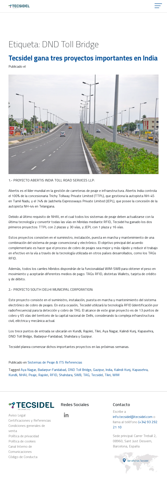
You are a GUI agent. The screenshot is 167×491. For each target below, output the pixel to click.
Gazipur (98, 369)
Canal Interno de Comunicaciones (20, 449)
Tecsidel (97, 375)
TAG (86, 375)
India (108, 369)
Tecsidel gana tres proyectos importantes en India (83, 57)
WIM (115, 375)
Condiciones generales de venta (26, 428)
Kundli (12, 375)
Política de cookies (22, 441)
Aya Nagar (28, 369)
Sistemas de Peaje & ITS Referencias (55, 362)
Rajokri (43, 375)
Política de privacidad (23, 436)
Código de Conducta (22, 456)
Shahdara (65, 375)
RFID (53, 375)
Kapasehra (140, 369)
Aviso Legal (16, 415)
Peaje (32, 375)
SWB (77, 375)
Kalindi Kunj (122, 369)
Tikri (108, 375)
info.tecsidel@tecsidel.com (132, 416)
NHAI (23, 375)
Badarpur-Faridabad (52, 369)
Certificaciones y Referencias (29, 420)
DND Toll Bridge (79, 369)
